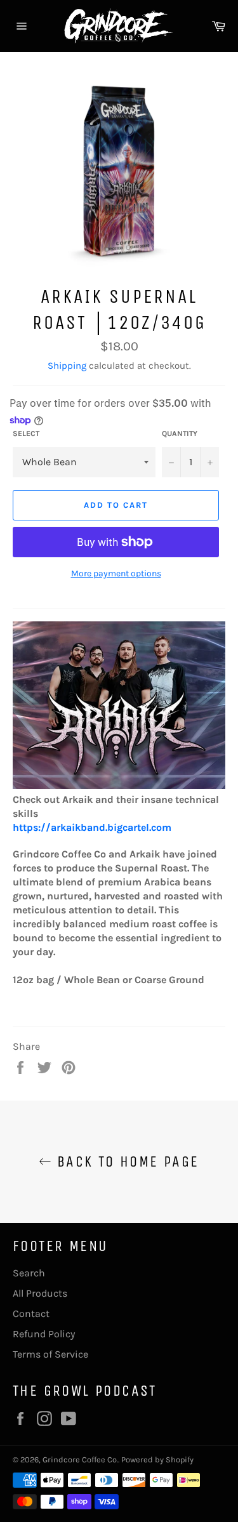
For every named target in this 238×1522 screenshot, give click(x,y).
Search (29, 1273)
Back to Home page (125, 1161)
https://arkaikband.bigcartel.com (92, 827)
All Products (40, 1293)
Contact (31, 1313)
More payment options (116, 573)
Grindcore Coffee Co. (80, 1459)
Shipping (67, 365)
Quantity (179, 433)
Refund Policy (44, 1334)
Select (26, 433)
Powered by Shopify (157, 1459)
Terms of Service (50, 1354)
